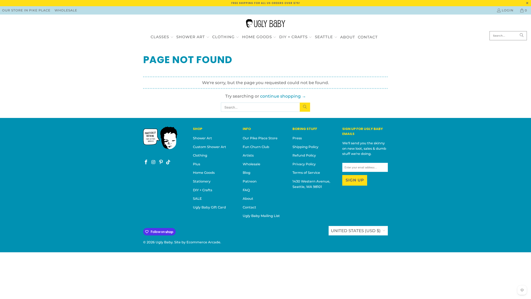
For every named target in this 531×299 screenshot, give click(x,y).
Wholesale (66, 10)
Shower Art (202, 138)
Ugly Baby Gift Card (209, 207)
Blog (246, 173)
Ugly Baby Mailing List (261, 216)
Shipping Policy (305, 147)
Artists (248, 155)
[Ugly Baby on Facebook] (146, 162)
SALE (197, 199)
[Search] (521, 35)
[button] (162, 37)
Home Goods (204, 173)
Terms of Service (306, 173)
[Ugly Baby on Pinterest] (161, 162)
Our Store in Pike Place (26, 10)
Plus (196, 164)
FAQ (246, 190)
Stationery (202, 181)
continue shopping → (283, 96)
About (248, 199)
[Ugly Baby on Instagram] (154, 162)
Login (507, 10)
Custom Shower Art (209, 147)
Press (297, 138)
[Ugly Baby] (265, 24)
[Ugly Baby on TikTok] (168, 162)
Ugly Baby (164, 242)
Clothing (200, 155)
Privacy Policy (304, 164)
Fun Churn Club (256, 147)
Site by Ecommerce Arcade (197, 242)
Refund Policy (304, 155)
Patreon (250, 181)
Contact (249, 207)
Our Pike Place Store (260, 138)
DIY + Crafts (202, 190)
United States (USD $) (356, 230)
